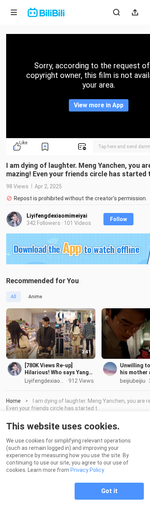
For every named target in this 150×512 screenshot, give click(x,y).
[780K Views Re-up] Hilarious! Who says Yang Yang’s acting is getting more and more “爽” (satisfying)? (57, 369)
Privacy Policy (87, 470)
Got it (109, 491)
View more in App (98, 105)
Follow (118, 219)
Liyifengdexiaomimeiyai (57, 216)
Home (13, 401)
